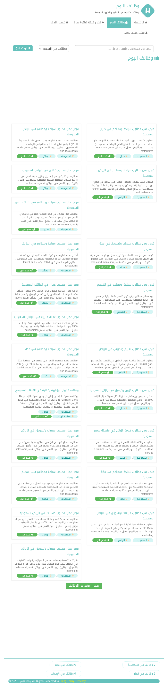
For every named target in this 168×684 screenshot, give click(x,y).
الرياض (45, 156)
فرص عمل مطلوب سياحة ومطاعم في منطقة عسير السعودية (47, 205)
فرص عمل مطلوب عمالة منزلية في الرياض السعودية (46, 317)
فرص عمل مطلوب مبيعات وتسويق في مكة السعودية (126, 246)
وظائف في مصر (64, 664)
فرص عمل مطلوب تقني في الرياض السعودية (50, 170)
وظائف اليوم (127, 6)
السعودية (142, 156)
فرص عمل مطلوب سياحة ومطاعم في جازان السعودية (127, 131)
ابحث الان (22, 48)
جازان (122, 156)
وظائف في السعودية (141, 664)
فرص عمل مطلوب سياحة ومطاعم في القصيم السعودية (125, 287)
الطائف (45, 270)
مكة (122, 267)
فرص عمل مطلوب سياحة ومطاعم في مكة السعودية (52, 351)
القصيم (121, 312)
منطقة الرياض (64, 416)
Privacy (81, 681)
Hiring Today (67, 681)
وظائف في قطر (144, 673)
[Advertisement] (84, 93)
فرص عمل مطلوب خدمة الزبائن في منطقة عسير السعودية (124, 433)
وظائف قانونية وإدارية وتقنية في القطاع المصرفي (47, 390)
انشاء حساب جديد (134, 32)
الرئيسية (139, 22)
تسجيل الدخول (57, 22)
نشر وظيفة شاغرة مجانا (88, 22)
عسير (46, 229)
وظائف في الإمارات (62, 673)
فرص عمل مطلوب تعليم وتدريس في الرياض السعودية (126, 351)
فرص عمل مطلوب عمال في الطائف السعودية (50, 284)
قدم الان (103, 156)
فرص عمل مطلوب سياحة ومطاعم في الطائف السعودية (50, 246)
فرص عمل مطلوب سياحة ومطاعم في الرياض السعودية (51, 131)
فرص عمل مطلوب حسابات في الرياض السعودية (49, 513)
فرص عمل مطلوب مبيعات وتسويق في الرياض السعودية (50, 433)
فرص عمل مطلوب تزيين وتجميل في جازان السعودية (122, 390)
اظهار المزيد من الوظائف (84, 585)
